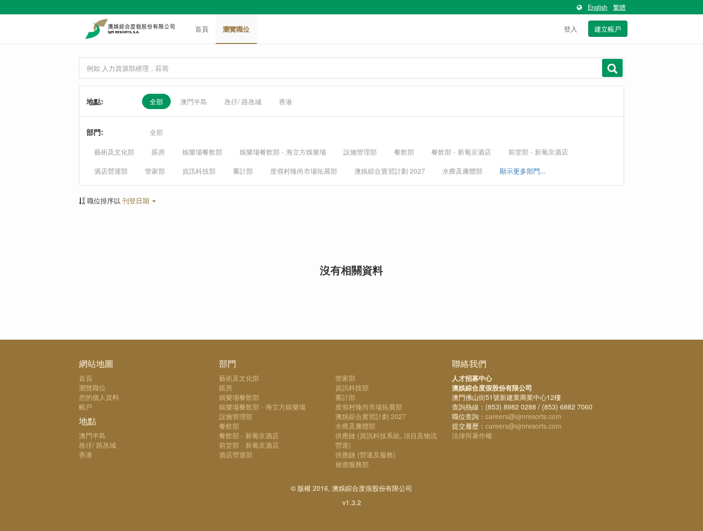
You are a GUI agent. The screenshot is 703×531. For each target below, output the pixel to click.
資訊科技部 (199, 171)
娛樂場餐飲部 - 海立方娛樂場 (283, 151)
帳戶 (85, 406)
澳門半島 (193, 101)
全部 (156, 101)
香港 (285, 101)
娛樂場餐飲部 (202, 151)
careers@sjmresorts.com (523, 416)
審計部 (243, 171)
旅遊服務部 (352, 464)
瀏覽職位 (236, 28)
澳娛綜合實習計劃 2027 (389, 171)
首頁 (202, 28)
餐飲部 (404, 151)
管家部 (155, 171)
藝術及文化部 (114, 151)
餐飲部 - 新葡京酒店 (461, 151)
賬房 (158, 151)
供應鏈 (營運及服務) (365, 454)
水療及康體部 (462, 171)
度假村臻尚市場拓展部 (303, 171)
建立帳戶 (607, 28)
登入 (570, 28)
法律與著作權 (472, 435)
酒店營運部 (111, 171)
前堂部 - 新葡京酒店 (538, 151)
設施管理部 (360, 151)
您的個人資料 (99, 397)
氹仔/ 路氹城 (243, 101)
